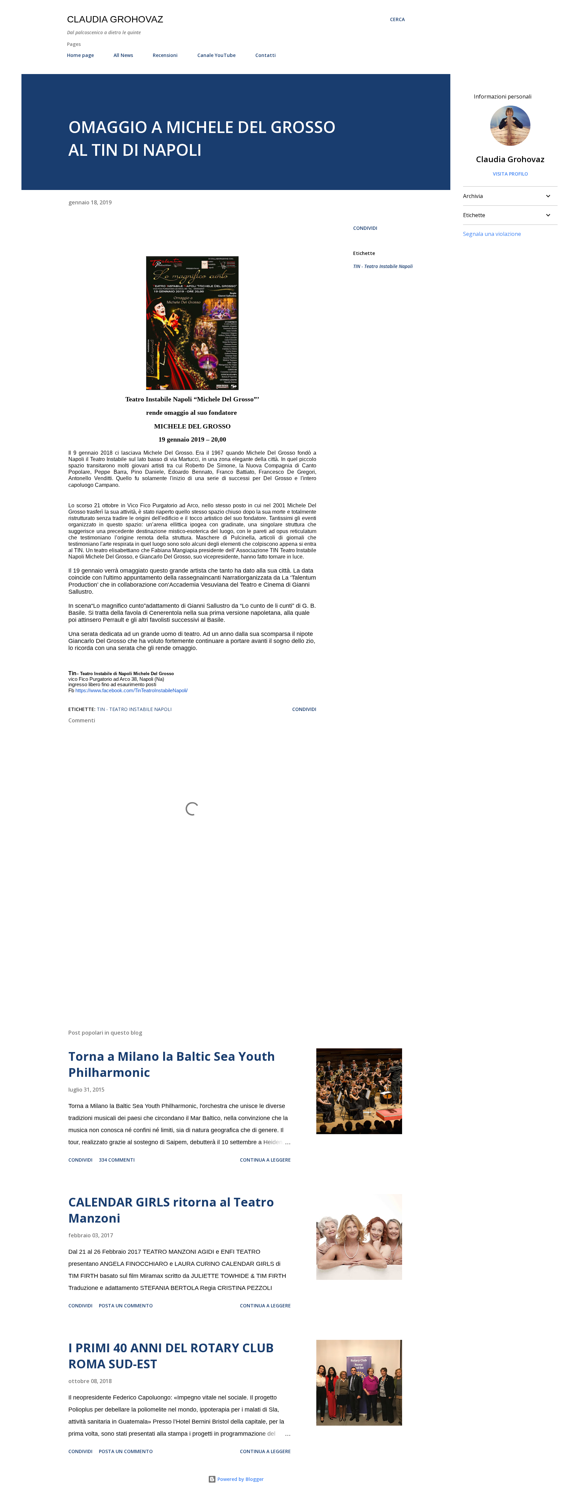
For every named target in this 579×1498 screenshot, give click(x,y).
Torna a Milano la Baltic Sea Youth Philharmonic (171, 1064)
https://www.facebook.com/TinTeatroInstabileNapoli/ (131, 690)
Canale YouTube (216, 55)
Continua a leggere (265, 1160)
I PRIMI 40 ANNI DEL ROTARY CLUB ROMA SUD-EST (171, 1356)
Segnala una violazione (492, 234)
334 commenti (117, 1160)
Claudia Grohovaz (115, 19)
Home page (80, 55)
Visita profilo (510, 174)
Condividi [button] (365, 228)
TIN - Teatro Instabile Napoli (383, 266)
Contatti (265, 55)
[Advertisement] (181, 945)
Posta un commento (126, 1305)
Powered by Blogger (240, 1479)
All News (123, 55)
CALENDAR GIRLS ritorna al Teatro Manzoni (171, 1210)
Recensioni (165, 55)
